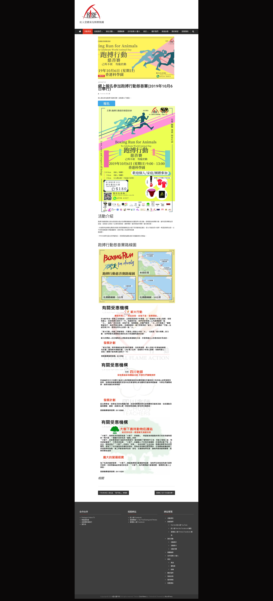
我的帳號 (175, 31)
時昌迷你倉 (85, 520)
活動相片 (174, 542)
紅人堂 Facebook (136, 517)
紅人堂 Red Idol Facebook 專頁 (181, 528)
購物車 (173, 566)
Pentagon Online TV (88, 517)
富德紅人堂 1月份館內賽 (164, 493)
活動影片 (174, 545)
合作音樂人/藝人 (134, 31)
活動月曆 (174, 549)
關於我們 (155, 31)
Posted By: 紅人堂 (104, 93)
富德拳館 (133, 520)
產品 (172, 562)
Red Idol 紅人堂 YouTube (179, 525)
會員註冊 (165, 31)
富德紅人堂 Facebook (137, 522)
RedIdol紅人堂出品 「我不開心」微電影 (114, 493)
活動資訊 (87, 31)
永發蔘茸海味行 (87, 522)
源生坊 (84, 524)
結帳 (172, 569)
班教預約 (185, 31)
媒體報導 (121, 31)
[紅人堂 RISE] (80, 31)
